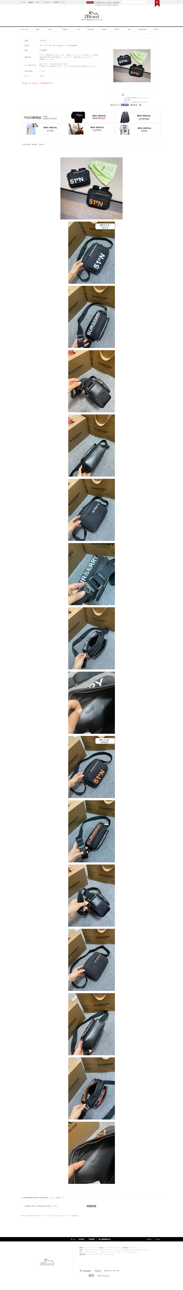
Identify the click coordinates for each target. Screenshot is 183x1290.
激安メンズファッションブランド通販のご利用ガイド (56, 2)
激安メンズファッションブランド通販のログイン (38, 2)
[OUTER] (104, 29)
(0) (64, 2)
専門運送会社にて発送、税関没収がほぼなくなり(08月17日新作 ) (107, 4)
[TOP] (78, 29)
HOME (149, 1239)
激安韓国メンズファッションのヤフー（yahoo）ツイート (140, 104)
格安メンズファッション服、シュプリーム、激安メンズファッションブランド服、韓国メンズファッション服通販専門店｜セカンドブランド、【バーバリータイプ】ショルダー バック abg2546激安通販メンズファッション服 (91, 16)
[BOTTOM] (90, 29)
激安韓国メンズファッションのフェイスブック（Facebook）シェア (125, 104)
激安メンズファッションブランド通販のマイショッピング (46, 2)
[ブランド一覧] (25, 29)
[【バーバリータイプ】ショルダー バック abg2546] (132, 65)
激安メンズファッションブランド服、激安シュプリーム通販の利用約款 (92, 1239)
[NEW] (37, 29)
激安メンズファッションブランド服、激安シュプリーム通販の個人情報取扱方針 (105, 1239)
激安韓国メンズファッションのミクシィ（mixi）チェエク (115, 104)
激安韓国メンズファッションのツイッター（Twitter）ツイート (134, 104)
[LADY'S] (156, 29)
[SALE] (50, 29)
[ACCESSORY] (142, 29)
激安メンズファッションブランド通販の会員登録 (30, 2)
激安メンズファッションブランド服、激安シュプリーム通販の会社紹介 (82, 1239)
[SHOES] (117, 29)
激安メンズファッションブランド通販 (24, 2)
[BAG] (129, 29)
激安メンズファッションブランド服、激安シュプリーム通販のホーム (73, 1239)
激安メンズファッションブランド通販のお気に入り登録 (157, 3)
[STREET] (65, 29)
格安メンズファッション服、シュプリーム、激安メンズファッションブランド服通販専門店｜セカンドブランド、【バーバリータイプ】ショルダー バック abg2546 (47, 1262)
